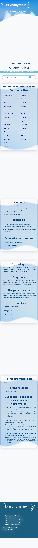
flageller (23, 121)
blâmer (23, 99)
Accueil (6, 72)
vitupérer (24, 106)
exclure (6, 135)
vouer (5, 143)
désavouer (7, 124)
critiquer (23, 113)
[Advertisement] (19, 41)
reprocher (7, 121)
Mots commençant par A (17, 72)
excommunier (8, 95)
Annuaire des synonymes (10, 527)
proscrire (23, 110)
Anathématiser (30, 72)
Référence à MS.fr (7, 529)
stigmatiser (7, 106)
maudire (23, 95)
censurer (23, 128)
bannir (23, 132)
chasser (6, 132)
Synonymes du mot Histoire (14, 520)
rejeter (23, 135)
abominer (24, 139)
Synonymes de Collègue (13, 522)
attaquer (24, 117)
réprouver (24, 102)
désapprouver (8, 113)
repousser (7, 139)
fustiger (6, 110)
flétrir (5, 102)
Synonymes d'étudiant (12, 524)
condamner (7, 99)
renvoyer (6, 128)
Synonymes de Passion (12, 516)
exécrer (6, 146)
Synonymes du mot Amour (14, 518)
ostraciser (24, 124)
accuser (6, 117)
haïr (22, 143)
